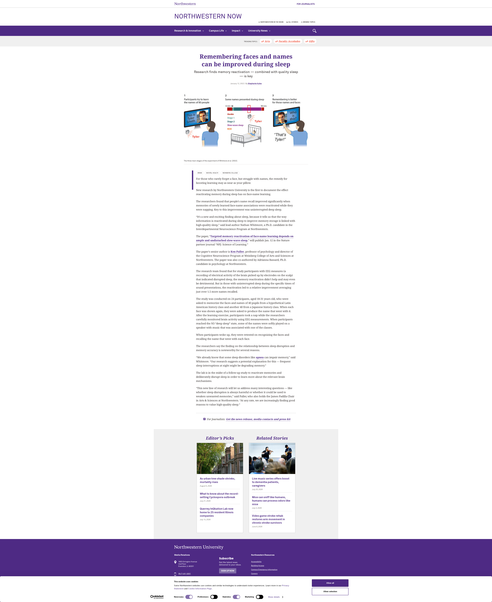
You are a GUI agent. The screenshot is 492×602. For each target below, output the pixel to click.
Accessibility (256, 562)
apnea (260, 357)
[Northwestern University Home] (185, 3)
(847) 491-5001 (184, 574)
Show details (274, 597)
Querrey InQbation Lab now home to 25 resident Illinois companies (216, 512)
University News (258, 31)
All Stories (293, 22)
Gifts (312, 41)
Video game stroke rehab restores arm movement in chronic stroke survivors (268, 519)
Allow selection (330, 591)
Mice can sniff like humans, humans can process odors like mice (271, 501)
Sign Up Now (227, 571)
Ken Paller (237, 251)
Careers (254, 574)
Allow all (330, 583)
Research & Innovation (188, 31)
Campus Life (216, 31)
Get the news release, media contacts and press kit (258, 419)
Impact (236, 31)
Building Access (257, 566)
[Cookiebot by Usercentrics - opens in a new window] (157, 597)
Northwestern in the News (272, 22)
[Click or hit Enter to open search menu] (314, 31)
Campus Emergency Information (264, 570)
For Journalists (306, 4)
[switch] (214, 597)
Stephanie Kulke (255, 84)
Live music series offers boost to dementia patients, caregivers (270, 482)
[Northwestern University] (246, 547)
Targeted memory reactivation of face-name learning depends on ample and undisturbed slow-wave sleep (244, 238)
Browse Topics (309, 22)
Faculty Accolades (289, 41)
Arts (267, 41)
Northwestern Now (208, 16)
